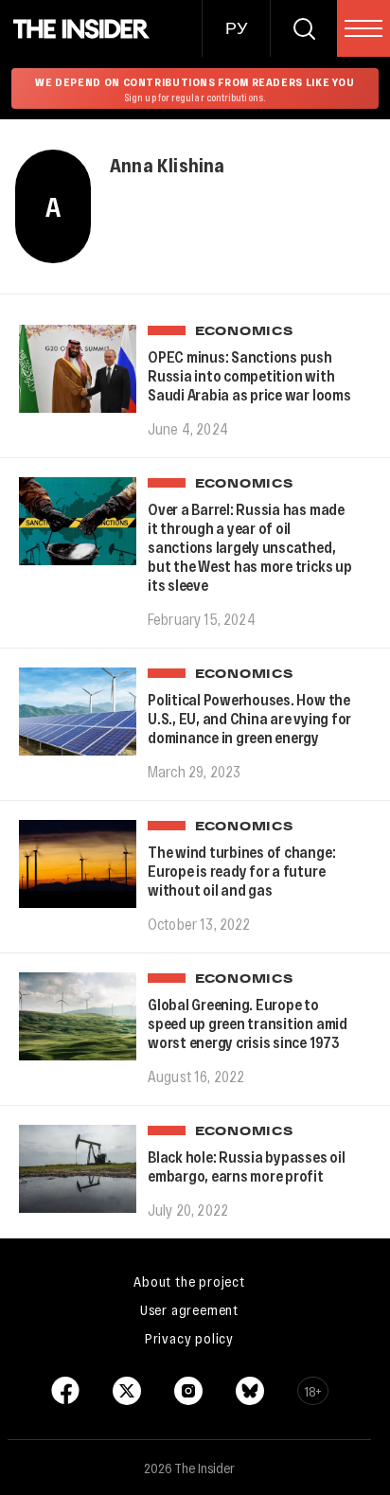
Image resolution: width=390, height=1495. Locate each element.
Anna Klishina (167, 164)
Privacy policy (189, 1337)
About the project (189, 1281)
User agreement (189, 1309)
